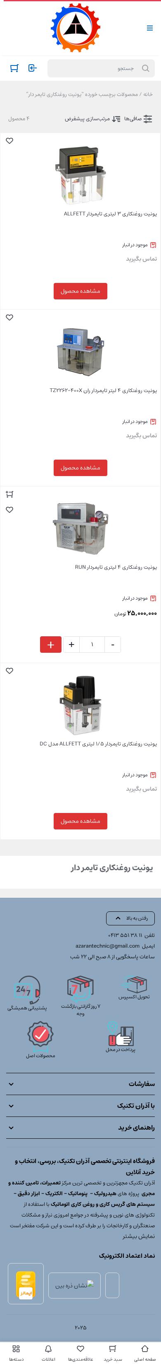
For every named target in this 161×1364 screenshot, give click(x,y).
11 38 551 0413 (125, 935)
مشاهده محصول (80, 291)
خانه (148, 94)
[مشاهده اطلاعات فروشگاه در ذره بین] (74, 1285)
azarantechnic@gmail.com (108, 946)
